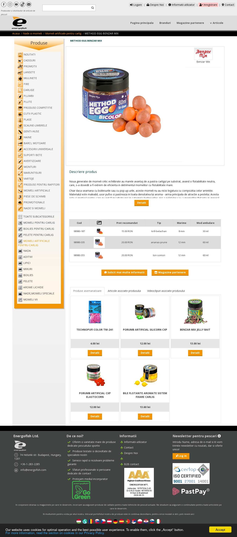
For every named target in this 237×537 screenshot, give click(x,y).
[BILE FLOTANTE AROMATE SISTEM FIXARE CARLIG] (145, 375)
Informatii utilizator (183, 4)
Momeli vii (30, 299)
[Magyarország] (78, 521)
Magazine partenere (190, 23)
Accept (220, 529)
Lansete (29, 72)
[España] (121, 521)
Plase (27, 119)
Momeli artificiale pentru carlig (63, 33)
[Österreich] (109, 521)
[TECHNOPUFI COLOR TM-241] (95, 311)
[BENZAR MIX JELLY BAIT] (195, 311)
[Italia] (158, 521)
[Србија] (133, 521)
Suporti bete (33, 155)
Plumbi (29, 96)
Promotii (30, 66)
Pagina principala (141, 23)
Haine (27, 137)
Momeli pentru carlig (39, 222)
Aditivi (27, 257)
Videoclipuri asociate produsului (166, 291)
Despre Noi (156, 4)
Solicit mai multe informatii (125, 272)
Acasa (16, 33)
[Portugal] (127, 521)
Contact (229, 4)
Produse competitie (38, 107)
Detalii (95, 352)
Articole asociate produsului (124, 291)
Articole (218, 23)
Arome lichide (33, 287)
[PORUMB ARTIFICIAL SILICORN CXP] (145, 311)
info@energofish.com (33, 470)
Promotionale (34, 202)
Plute (28, 101)
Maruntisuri (32, 172)
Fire (26, 84)
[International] (85, 521)
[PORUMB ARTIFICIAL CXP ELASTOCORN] (95, 375)
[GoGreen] (78, 490)
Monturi (30, 167)
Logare (137, 4)
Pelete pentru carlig (38, 235)
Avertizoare (32, 161)
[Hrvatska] (146, 521)
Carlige (29, 90)
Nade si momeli (32, 33)
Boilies (28, 275)
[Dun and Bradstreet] (136, 482)
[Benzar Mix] (203, 53)
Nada (27, 250)
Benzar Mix (203, 61)
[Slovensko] (97, 521)
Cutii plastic (32, 113)
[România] (91, 521)
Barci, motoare (35, 143)
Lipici (26, 263)
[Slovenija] (152, 521)
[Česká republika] (103, 521)
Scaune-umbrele (35, 125)
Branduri (165, 23)
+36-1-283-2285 (30, 464)
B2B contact (131, 464)
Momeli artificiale (37, 190)
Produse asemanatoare (87, 291)
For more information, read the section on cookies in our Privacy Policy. (55, 532)
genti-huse (31, 131)
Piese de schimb (35, 196)
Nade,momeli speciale (38, 293)
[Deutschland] (115, 521)
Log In (182, 456)
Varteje (29, 178)
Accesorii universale (38, 149)
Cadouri (29, 60)
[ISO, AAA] (191, 471)
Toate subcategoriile (38, 216)
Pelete (28, 281)
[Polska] (140, 521)
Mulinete (30, 78)
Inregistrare (210, 4)
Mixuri (27, 269)
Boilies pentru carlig (38, 228)
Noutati (29, 54)
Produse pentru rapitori (42, 184)
